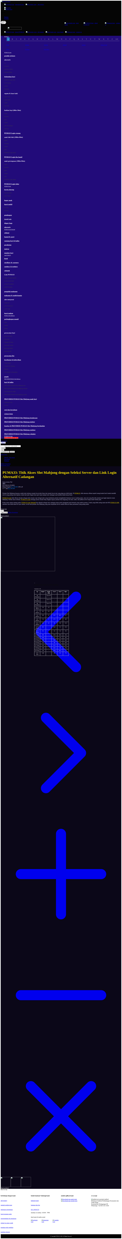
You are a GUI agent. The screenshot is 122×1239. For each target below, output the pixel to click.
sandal (5, 102)
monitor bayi (8, 253)
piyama (6, 86)
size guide (3, 488)
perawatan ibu (9, 356)
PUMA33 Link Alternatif (28, 502)
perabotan (7, 245)
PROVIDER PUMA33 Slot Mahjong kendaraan (20, 418)
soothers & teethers (11, 267)
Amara (84, 45)
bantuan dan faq (35, 1205)
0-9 (117, 39)
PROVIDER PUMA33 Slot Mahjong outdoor (19, 430)
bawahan (6, 116)
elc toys (6, 405)
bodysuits (6, 89)
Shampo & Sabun (8, 342)
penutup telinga (8, 72)
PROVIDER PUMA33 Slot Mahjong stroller (15, 394)
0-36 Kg (6, 210)
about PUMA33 (19, 32)
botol (6, 258)
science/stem (8, 414)
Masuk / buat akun (9, 457)
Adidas (27, 45)
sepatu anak (7, 99)
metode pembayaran (6, 1205)
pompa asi (6, 302)
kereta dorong (9, 190)
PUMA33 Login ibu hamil (13, 157)
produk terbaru (9, 56)
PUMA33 (77, 493)
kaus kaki (6, 106)
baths (5, 322)
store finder (60, 32)
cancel (3, 448)
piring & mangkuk (9, 284)
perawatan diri (8, 351)
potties (6, 328)
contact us (79, 32)
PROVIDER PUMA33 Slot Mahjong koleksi (19, 422)
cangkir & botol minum (10, 278)
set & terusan (7, 83)
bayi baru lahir (8, 193)
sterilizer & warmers (11, 262)
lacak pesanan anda (6, 1214)
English (6, 18)
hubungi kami (35, 1200)
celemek (7, 271)
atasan (5, 113)
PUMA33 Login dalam (10, 152)
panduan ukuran (5, 1232)
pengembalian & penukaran (8, 1218)
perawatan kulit (8, 336)
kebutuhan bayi (9, 77)
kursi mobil (8, 204)
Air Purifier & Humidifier (11, 372)
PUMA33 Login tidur (9, 80)
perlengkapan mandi (11, 319)
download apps (19, 4)
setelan (6, 122)
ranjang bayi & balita (11, 241)
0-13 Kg (6, 207)
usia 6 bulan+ (7, 196)
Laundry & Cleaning (9, 366)
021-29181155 (35, 1209)
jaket (5, 149)
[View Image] (6, 1186)
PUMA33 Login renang (12, 133)
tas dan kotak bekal (9, 281)
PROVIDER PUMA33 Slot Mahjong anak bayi (20, 399)
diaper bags (8, 223)
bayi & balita (8, 382)
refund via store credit (7, 1223)
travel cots (7, 219)
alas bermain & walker (10, 391)
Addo (7, 45)
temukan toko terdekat (7, 1227)
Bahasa (6, 17)
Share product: (5, 516)
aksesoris (6, 128)
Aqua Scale (104, 45)
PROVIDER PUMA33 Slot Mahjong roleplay (20, 434)
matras (6, 249)
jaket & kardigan (8, 125)
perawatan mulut (8, 348)
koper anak (8, 200)
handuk (6, 325)
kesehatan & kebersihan (12, 360)
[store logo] (15, 29)
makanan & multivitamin (13, 295)
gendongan (8, 215)
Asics (7, 49)
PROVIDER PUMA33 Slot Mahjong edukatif (15, 388)
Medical (6, 369)
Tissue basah (7, 363)
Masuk (3, 442)
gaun (5, 119)
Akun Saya (4, 441)
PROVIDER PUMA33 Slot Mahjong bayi (14, 385)
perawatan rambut (8, 345)
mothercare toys (8, 402)
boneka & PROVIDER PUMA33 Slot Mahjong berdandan (24, 426)
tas (5, 63)
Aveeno (27, 49)
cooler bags (7, 309)
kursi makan (8, 313)
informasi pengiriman (7, 1209)
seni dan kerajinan (10, 410)
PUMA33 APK (114, 502)
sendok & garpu (8, 287)
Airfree (46, 45)
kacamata (6, 66)
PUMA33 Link (7, 498)
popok (6, 377)
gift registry (40, 4)
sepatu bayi (7, 96)
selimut (6, 233)
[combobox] (11, 446)
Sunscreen (6, 339)
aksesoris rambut (8, 69)
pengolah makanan (10, 291)
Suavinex (46, 49)
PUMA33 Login (25, 499)
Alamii (65, 45)
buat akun (7, 459)
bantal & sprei (9, 237)
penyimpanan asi (8, 306)
